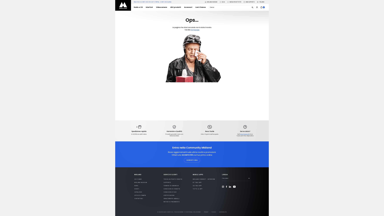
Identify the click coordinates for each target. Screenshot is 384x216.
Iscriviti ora (192, 160)
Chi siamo (138, 179)
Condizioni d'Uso (170, 192)
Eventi (136, 189)
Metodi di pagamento (172, 201)
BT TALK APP (197, 182)
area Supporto (245, 134)
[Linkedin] (230, 186)
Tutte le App (197, 189)
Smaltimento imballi (172, 198)
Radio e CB (138, 7)
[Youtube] (234, 186)
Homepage (195, 30)
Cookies (214, 212)
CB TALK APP (197, 185)
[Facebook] (226, 186)
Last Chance (200, 7)
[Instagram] (223, 186)
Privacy (206, 212)
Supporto (167, 182)
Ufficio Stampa (140, 195)
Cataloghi (138, 192)
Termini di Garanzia (171, 185)
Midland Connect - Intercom (204, 179)
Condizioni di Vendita (172, 189)
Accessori (188, 7)
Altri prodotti (175, 7)
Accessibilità (222, 212)
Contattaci (138, 198)
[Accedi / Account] (257, 7)
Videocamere (161, 7)
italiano (225, 178)
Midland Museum (140, 182)
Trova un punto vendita (173, 179)
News (136, 185)
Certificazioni (169, 195)
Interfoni (149, 7)
